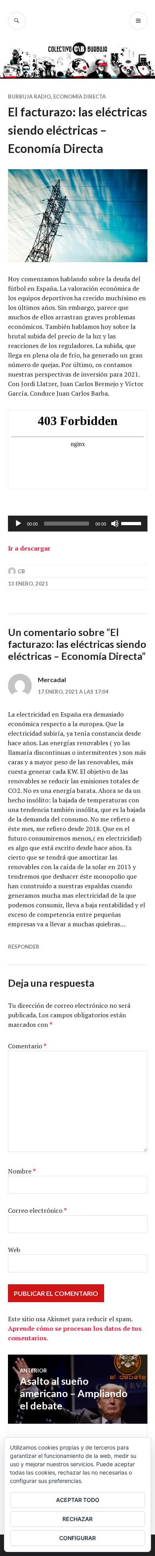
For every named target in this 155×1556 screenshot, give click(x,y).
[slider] (132, 523)
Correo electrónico (37, 1210)
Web (14, 1249)
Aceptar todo (77, 1499)
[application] (77, 524)
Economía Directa (79, 96)
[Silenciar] (115, 524)
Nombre (22, 1171)
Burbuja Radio (29, 96)
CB (21, 571)
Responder (23, 946)
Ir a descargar (29, 548)
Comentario (27, 1046)
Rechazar (77, 1518)
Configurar (77, 1538)
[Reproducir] (18, 524)
